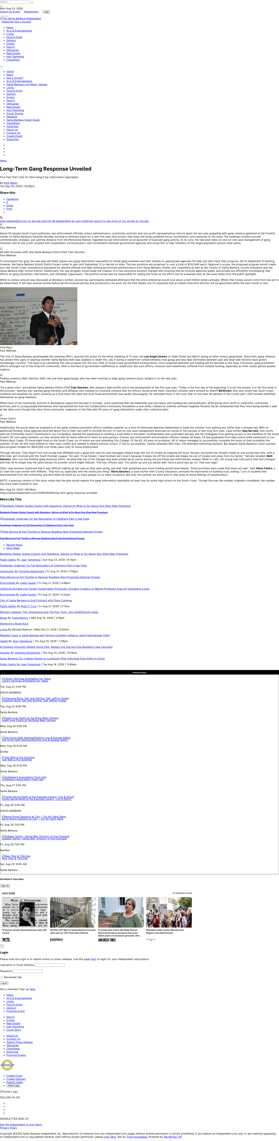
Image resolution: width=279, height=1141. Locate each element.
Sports (10, 46)
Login (46, 12)
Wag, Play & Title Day (15, 858)
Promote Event (15, 1011)
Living (10, 34)
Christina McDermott (31, 571)
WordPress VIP (173, 1136)
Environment (8, 583)
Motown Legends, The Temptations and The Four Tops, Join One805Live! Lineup (49, 612)
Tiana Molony (20, 617)
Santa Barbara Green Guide (23, 119)
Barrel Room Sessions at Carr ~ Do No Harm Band (32, 818)
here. (33, 989)
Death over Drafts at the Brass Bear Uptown (29, 720)
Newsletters (31, 11)
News (9, 27)
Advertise (12, 126)
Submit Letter (14, 1082)
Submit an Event (10, 11)
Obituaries (12, 50)
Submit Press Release (19, 1042)
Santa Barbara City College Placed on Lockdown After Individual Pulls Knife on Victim (52, 658)
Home (10, 71)
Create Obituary (16, 1079)
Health (4, 641)
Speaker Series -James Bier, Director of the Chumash (34, 838)
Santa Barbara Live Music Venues (26, 84)
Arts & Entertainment (19, 30)
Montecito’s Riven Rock (14, 623)
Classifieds (13, 59)
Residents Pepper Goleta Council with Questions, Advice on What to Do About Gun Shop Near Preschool (54, 512)
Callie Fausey (28, 583)
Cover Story (13, 1029)
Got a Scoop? (23, 21)
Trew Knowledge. (137, 1136)
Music (4, 617)
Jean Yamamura (30, 559)
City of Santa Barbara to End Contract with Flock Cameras (36, 600)
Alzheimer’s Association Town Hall (22, 779)
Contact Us (13, 132)
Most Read (13, 548)
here (93, 959)
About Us (12, 129)
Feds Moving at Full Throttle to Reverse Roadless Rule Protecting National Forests (42, 538)
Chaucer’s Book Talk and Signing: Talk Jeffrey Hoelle (34, 700)
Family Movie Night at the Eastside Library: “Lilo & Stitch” (37, 799)
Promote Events (16, 1055)
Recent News (14, 544)
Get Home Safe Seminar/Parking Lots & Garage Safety (35, 740)
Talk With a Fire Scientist (17, 759)
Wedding (11, 116)
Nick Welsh (10, 183)
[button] (25, 919)
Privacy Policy (8, 1127)
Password (6, 971)
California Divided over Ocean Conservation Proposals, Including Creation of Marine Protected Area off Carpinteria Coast (74, 588)
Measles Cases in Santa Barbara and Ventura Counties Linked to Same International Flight (55, 635)
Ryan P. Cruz (28, 606)
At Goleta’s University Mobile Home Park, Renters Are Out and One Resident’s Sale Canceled (56, 647)
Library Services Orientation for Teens (25, 680)
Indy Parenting (15, 56)
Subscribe (8, 21)
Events (10, 43)
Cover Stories (14, 113)
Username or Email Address (17, 965)
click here (110, 1136)
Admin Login (13, 1085)
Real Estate (13, 53)
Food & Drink (14, 37)
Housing (5, 652)
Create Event (14, 136)
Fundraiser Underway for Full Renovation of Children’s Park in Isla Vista (37, 525)
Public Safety (8, 559)
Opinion (11, 40)
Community (7, 571)
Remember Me (12, 977)
